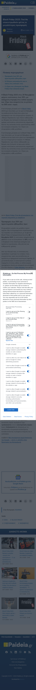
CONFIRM (10, 410)
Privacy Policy (29, 416)
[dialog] (18, 345)
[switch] (28, 312)
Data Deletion (7, 416)
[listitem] (18, 307)
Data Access (18, 416)
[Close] (32, 273)
